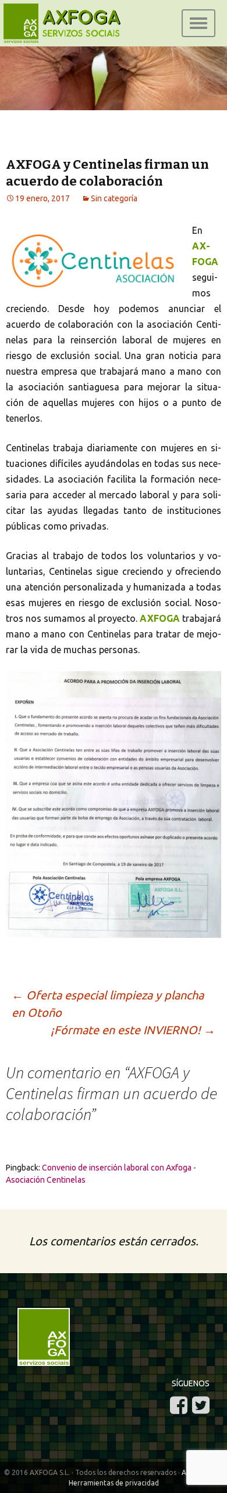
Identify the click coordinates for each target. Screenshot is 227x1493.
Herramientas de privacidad (114, 1483)
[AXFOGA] (113, 89)
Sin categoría (114, 198)
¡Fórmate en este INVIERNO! (133, 1030)
